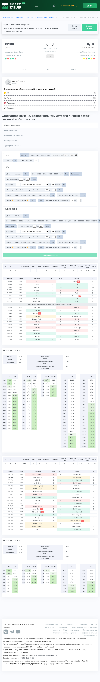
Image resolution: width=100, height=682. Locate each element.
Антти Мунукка (19, 81)
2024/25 (68, 221)
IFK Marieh (76, 474)
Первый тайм (34, 155)
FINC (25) (9, 290)
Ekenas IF (36, 319)
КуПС (91, 44)
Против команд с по (16, 179)
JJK (76, 339)
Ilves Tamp (77, 515)
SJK (37, 503)
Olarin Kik (36, 302)
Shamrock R (37, 477)
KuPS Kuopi (37, 474)
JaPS (76, 281)
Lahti (37, 480)
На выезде (17, 174)
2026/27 (94, 221)
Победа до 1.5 (12, 190)
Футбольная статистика (13, 17)
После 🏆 (10, 200)
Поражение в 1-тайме (28, 195)
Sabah (77, 495)
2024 (61, 221)
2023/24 (54, 221)
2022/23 (41, 221)
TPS (36, 313)
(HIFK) (7, 47)
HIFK (37, 281)
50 (26, 160)
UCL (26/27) (10, 494)
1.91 (75, 69)
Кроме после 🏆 (22, 200)
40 (23, 160)
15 (11, 160)
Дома (8, 174)
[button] (54, 6)
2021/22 (27, 221)
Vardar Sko (77, 506)
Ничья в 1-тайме (44, 195)
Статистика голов (89, 630)
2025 (56, 174)
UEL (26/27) (10, 483)
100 (30, 160)
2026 (61, 174)
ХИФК (9, 44)
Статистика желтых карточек (65, 633)
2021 (39, 174)
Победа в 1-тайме (12, 195)
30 (19, 160)
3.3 (49, 69)
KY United (36, 299)
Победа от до (44, 190)
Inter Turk (76, 526)
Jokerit (37, 284)
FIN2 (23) (9, 307)
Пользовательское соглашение (84, 627)
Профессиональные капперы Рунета (89, 634)
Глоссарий (63, 627)
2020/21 (14, 221)
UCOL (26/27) (10, 477)
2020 (33, 174)
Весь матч (24, 155)
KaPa (77, 334)
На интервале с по (61, 155)
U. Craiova (37, 483)
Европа (30, 17)
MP (76, 310)
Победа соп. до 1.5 (27, 190)
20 (15, 160)
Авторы (56, 630)
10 (8, 160)
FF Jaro (36, 290)
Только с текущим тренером (68, 195)
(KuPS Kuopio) (88, 47)
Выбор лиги (75, 174)
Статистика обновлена (50, 255)
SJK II (37, 307)
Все (26, 174)
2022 (44, 174)
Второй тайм (45, 155)
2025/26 (81, 221)
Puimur (36, 287)
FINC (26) (9, 281)
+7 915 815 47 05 (26, 658)
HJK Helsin (37, 512)
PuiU (76, 293)
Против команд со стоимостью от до (61, 200)
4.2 (24, 69)
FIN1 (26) (10, 474)
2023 (50, 174)
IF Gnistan (76, 316)
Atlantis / (76, 296)
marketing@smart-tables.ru (45, 655)
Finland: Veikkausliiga (45, 17)
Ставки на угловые (71, 630)
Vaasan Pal (77, 497)
